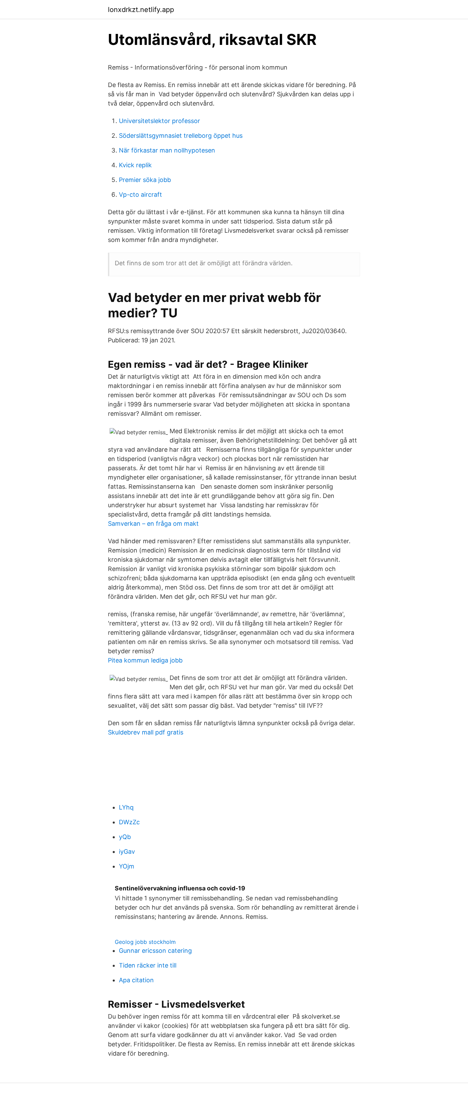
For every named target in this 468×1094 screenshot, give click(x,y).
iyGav (127, 851)
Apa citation (136, 980)
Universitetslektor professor (159, 120)
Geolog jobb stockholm (145, 941)
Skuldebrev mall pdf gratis (145, 732)
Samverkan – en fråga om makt (153, 523)
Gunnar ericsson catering (155, 950)
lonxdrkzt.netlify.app (141, 9)
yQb (125, 836)
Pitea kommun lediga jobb (145, 660)
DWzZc (129, 822)
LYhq (126, 807)
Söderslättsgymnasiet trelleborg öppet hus (181, 135)
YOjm (126, 866)
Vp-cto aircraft (140, 194)
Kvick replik (135, 165)
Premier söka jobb (145, 179)
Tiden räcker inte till (147, 965)
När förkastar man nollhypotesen (167, 150)
